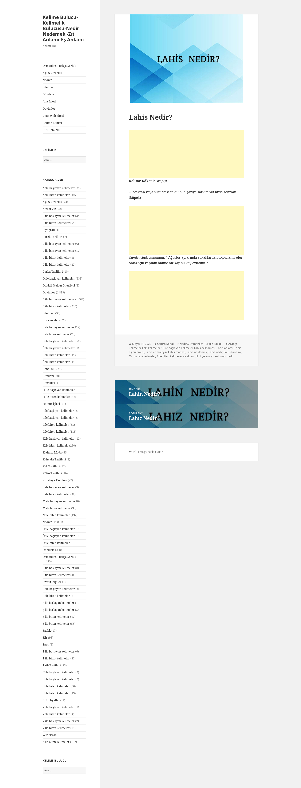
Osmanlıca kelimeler (142, 356)
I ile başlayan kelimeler (58, 411)
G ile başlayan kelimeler (59, 341)
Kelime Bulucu (52, 123)
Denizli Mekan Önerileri (59, 285)
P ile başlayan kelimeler (59, 568)
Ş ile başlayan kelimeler (58, 610)
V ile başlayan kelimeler (59, 707)
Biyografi (49, 230)
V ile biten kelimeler (56, 714)
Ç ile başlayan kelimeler (59, 251)
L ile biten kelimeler (56, 494)
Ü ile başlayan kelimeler (59, 679)
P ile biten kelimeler (56, 575)
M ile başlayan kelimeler (59, 501)
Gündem (48, 94)
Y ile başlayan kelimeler (59, 721)
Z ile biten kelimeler (56, 742)
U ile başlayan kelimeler (59, 672)
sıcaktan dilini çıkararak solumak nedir (208, 356)
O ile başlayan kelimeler (59, 529)
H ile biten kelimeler (56, 397)
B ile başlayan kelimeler (59, 216)
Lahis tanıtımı (232, 352)
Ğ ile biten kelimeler (56, 362)
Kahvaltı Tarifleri (54, 459)
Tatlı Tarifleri (52, 665)
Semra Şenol (165, 344)
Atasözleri (49, 101)
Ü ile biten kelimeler (56, 693)
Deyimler (49, 108)
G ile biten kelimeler (56, 355)
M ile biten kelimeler (57, 508)
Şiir (45, 637)
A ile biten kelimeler (56, 195)
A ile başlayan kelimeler (59, 188)
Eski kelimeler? (151, 348)
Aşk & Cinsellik (52, 73)
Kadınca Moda (52, 452)
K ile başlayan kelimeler (59, 438)
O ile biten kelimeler (56, 543)
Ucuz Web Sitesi (53, 116)
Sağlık (47, 630)
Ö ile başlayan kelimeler (59, 536)
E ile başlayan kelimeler (59, 299)
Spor (46, 644)
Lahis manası (176, 352)
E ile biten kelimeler (56, 306)
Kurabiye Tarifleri (55, 480)
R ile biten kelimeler (56, 596)
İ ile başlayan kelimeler (58, 418)
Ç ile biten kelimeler (56, 258)
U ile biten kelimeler (56, 686)
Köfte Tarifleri (52, 473)
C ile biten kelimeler (56, 264)
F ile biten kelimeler (56, 334)
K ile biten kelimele (55, 445)
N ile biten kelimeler (56, 515)
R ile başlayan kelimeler (59, 589)
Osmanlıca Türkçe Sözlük (59, 66)
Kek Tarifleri (51, 466)
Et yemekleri (51, 320)
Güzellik (48, 383)
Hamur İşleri (51, 404)
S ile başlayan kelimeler (58, 603)
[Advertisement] (186, 154)
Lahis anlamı (225, 348)
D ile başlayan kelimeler (59, 278)
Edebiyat (49, 87)
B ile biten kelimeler (56, 223)
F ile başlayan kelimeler (58, 327)
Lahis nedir (215, 352)
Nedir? (47, 80)
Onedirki (49, 550)
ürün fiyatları (52, 700)
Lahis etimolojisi (156, 352)
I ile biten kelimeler (56, 431)
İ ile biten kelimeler (56, 425)
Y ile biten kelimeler (56, 728)
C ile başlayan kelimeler (59, 244)
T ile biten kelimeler (56, 658)
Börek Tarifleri (53, 237)
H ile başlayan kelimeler (59, 390)
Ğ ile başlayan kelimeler (59, 348)
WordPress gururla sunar (146, 452)
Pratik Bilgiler (52, 582)
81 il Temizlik (51, 130)
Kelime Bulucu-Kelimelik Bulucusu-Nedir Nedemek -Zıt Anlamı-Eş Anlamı (63, 28)
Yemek (47, 735)
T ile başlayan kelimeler (59, 651)
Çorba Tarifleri (53, 271)
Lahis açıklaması (204, 348)
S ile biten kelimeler (56, 617)
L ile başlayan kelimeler (59, 487)
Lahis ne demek (197, 352)
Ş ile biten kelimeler (56, 624)
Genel (46, 369)
